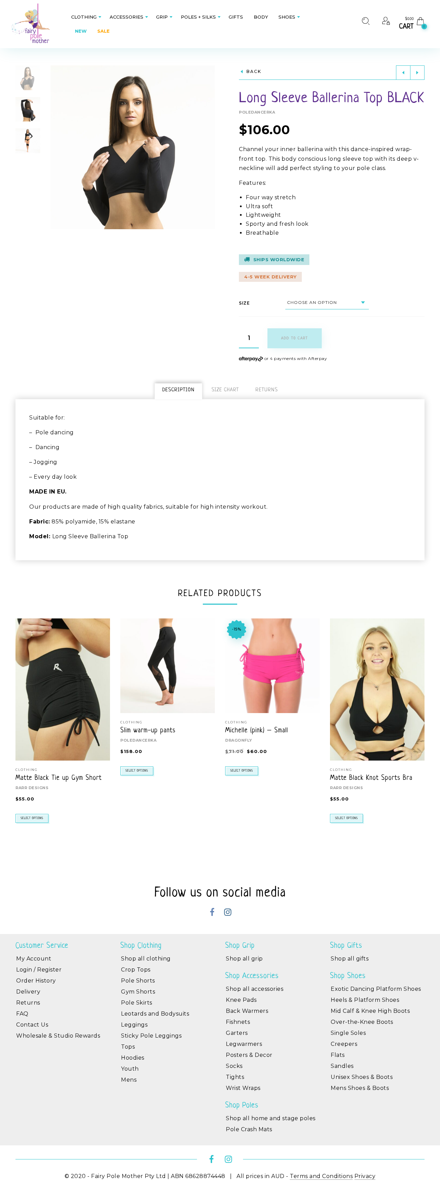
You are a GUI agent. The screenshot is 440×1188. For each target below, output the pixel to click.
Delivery (28, 991)
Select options (32, 818)
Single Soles (348, 1033)
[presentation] (24, 711)
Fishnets (238, 1022)
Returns (28, 1002)
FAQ (22, 1013)
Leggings (134, 1024)
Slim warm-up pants (148, 730)
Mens (128, 1079)
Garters (237, 1033)
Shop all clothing (146, 958)
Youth (130, 1068)
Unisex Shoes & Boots (362, 1077)
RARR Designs (31, 787)
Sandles (342, 1066)
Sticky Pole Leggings (151, 1035)
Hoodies (132, 1057)
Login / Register (39, 969)
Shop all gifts (349, 958)
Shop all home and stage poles (271, 1118)
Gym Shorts (138, 991)
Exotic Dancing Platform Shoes (376, 989)
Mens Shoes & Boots (360, 1088)
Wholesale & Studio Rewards (58, 1035)
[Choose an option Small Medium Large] (327, 302)
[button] (209, 147)
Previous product (403, 72)
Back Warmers (247, 1011)
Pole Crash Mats (249, 1129)
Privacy (365, 1176)
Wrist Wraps (243, 1088)
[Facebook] (212, 913)
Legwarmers (244, 1044)
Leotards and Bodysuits (155, 1013)
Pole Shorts (138, 980)
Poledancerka (257, 112)
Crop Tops (136, 969)
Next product (417, 72)
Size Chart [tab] (225, 390)
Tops (128, 1046)
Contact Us (32, 1024)
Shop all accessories (254, 989)
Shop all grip (244, 958)
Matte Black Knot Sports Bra (371, 778)
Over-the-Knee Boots (362, 1022)
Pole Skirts (136, 1002)
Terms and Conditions (321, 1176)
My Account (33, 958)
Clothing (26, 770)
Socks (234, 1066)
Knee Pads (241, 1000)
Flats (338, 1055)
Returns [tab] (266, 390)
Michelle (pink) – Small (256, 730)
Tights (235, 1077)
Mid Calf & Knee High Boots (370, 1011)
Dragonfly (238, 740)
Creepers (344, 1044)
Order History (36, 980)
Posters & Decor (249, 1055)
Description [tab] (178, 390)
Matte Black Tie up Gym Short (58, 778)
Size (244, 303)
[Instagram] (227, 913)
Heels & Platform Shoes (365, 1000)
